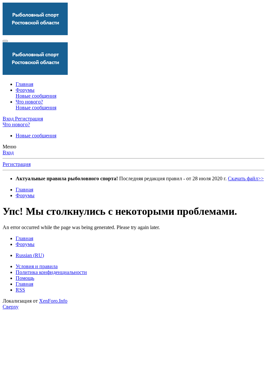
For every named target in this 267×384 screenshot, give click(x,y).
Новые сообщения (36, 96)
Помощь (25, 278)
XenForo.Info (53, 301)
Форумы (25, 90)
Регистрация (17, 164)
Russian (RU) (30, 255)
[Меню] (5, 41)
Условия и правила (37, 266)
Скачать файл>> (246, 178)
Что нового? (29, 101)
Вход (8, 152)
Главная (24, 84)
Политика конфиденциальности (51, 272)
